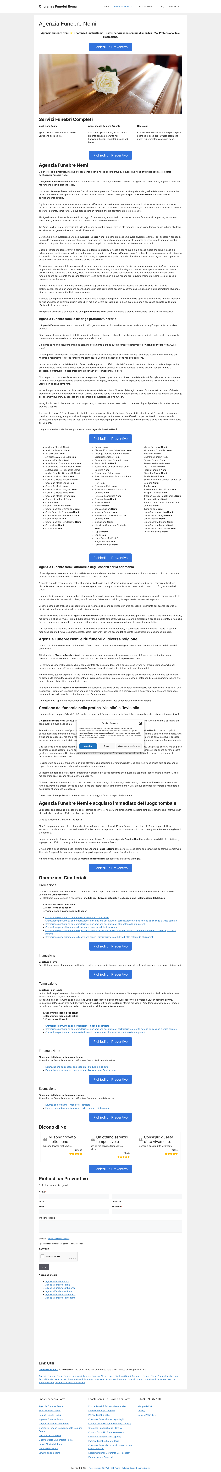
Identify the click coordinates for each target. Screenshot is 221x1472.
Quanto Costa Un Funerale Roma (56, 1440)
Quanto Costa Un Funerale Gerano (106, 1432)
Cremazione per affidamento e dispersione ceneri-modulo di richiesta (81, 927)
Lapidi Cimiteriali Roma (50, 1444)
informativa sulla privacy (58, 1238)
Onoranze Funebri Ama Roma (54, 1423)
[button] (140, 723)
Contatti (172, 6)
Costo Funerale (145, 6)
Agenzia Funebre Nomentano (60, 1297)
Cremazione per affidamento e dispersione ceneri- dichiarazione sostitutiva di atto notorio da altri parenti (99, 937)
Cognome (116, 1201)
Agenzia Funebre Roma (57, 1281)
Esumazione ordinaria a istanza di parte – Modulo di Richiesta (77, 1108)
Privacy (141, 1410)
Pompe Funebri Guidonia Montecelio (107, 1406)
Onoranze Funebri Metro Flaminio (105, 1428)
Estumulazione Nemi (94, 1379)
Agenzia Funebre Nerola (57, 1284)
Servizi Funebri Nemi (49, 1379)
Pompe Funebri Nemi (168, 1376)
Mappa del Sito (145, 1406)
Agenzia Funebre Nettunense (60, 1288)
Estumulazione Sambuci (100, 1457)
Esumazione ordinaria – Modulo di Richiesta (67, 1104)
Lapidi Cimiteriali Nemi (119, 1376)
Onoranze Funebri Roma (58, 6)
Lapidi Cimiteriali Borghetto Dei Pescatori (109, 1453)
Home (106, 6)
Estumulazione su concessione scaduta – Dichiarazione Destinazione (80, 1070)
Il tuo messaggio (48, 1218)
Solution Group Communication (136, 1468)
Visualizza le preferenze (129, 746)
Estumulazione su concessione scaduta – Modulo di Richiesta (76, 1067)
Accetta (88, 746)
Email (42, 1206)
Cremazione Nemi (73, 1376)
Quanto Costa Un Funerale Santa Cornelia (109, 1423)
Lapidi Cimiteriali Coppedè (101, 1410)
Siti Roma (115, 1468)
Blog (162, 6)
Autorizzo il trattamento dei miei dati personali (62, 1244)
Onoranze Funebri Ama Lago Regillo (106, 1419)
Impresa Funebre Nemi (94, 1376)
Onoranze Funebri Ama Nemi (70, 1382)
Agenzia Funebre (122, 6)
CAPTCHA (44, 1249)
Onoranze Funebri (48, 1369)
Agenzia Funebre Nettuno (58, 1291)
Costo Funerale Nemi (72, 1379)
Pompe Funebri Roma (50, 1415)
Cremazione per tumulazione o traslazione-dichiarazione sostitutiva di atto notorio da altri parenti (95, 924)
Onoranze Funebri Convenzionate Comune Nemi (131, 1379)
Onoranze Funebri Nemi (144, 1376)
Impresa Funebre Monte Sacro (103, 1441)
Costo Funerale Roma (50, 1435)
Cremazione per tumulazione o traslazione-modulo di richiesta (77, 917)
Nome (41, 1201)
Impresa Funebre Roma (51, 1419)
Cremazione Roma (48, 1448)
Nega (106, 746)
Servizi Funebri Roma (49, 1410)
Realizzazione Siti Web (99, 1468)
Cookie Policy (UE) (147, 1415)
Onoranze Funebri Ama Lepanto (104, 1436)
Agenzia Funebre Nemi (50, 1376)
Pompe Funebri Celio (99, 1415)
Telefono (117, 1206)
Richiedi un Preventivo (110, 47)
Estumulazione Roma (49, 1453)
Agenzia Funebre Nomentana (60, 1294)
